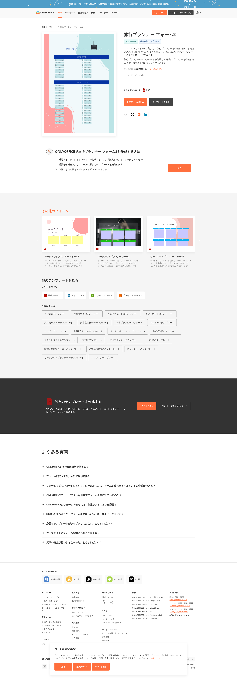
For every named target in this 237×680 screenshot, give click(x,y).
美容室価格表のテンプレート (94, 322)
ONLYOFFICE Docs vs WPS (142, 611)
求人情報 (75, 638)
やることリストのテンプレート (59, 340)
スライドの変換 (48, 629)
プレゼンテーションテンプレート (54, 609)
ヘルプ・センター (109, 619)
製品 (60, 12)
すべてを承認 (100, 666)
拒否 (63, 666)
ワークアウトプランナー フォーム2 (115, 256)
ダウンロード (159, 12)
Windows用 (55, 579)
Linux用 (76, 579)
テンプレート (47, 592)
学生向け (75, 597)
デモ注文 (105, 637)
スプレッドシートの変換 (51, 625)
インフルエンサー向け (81, 634)
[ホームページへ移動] (45, 12)
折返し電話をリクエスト (179, 615)
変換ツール (46, 617)
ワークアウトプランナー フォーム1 (62, 256)
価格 (93, 12)
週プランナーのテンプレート (141, 348)
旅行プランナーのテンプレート (125, 340)
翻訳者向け (76, 631)
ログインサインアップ (181, 12)
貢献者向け (76, 627)
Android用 (118, 579)
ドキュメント (77, 295)
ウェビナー (106, 626)
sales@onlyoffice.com (178, 599)
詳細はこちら (156, 658)
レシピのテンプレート (55, 331)
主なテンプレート (49, 27)
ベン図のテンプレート (159, 340)
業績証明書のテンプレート (87, 313)
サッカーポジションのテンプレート (127, 331)
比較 (134, 592)
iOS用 (137, 579)
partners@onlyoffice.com (180, 605)
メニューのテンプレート (162, 322)
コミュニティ (107, 615)
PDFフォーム (54, 295)
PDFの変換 (46, 632)
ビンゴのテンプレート (55, 313)
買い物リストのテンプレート (58, 322)
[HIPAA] (104, 602)
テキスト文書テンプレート (52, 601)
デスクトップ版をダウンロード (174, 406)
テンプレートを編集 (161, 102)
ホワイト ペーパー (109, 629)
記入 (179, 168)
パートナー (103, 12)
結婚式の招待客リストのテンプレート (63, 348)
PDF (148, 90)
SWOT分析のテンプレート (166, 331)
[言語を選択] (198, 12)
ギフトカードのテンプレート (160, 313)
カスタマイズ (82, 666)
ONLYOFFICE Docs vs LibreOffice (145, 608)
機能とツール (77, 612)
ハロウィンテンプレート (103, 357)
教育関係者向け (78, 601)
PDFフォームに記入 (135, 102)
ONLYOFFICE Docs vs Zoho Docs (145, 604)
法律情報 (105, 640)
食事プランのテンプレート (129, 322)
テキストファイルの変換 (51, 622)
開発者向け (83, 12)
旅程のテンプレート (92, 340)
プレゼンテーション (132, 295)
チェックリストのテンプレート (122, 313)
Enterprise (70, 12)
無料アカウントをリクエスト (83, 616)
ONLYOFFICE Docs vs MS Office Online (147, 597)
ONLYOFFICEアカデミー (112, 622)
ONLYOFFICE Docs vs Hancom (144, 618)
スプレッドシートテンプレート (54, 604)
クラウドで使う (146, 406)
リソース (115, 12)
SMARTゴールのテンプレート (88, 331)
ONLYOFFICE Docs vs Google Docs (146, 601)
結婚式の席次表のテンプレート (104, 348)
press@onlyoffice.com (179, 611)
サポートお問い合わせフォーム (114, 633)
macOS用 (96, 579)
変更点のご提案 (156, 69)
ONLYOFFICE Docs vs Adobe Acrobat (147, 615)
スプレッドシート (103, 295)
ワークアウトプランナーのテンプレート (64, 357)
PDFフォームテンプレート (52, 597)
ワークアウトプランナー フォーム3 (167, 256)
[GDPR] (111, 602)
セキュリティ (107, 592)
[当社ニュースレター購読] (44, 666)
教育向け (75, 592)
